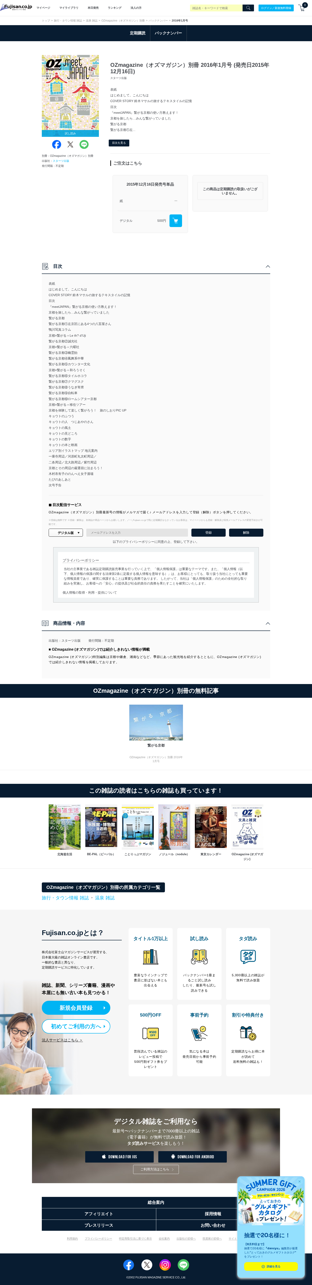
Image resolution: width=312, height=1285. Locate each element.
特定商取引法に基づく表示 (135, 1238)
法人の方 (136, 7)
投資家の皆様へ (212, 1238)
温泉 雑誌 (92, 20)
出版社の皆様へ (186, 1238)
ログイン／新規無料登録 (276, 7)
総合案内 (156, 1202)
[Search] (248, 8)
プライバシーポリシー (98, 1238)
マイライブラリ (69, 7)
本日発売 (93, 7)
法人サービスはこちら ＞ (62, 1040)
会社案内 (164, 1238)
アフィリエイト (99, 1214)
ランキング (115, 7)
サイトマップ (237, 1238)
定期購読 (137, 33)
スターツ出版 (61, 160)
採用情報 (213, 1214)
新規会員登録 (76, 1008)
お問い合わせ (213, 1225)
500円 (161, 220)
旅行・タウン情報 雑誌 (68, 20)
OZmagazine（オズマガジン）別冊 (123, 20)
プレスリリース (99, 1225)
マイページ (43, 7)
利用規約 (72, 1238)
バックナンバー (158, 20)
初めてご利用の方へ (76, 1026)
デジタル (126, 220)
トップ (46, 20)
